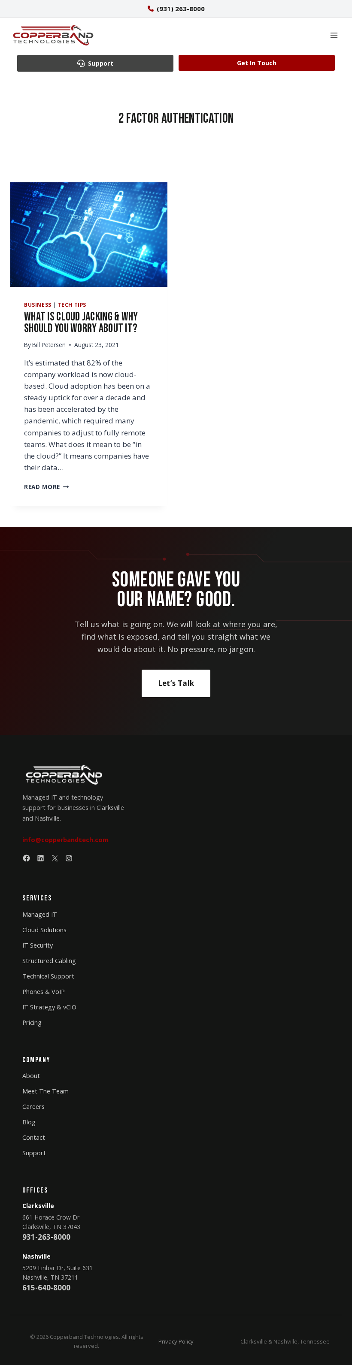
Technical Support (48, 976)
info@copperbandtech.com (65, 840)
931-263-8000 (46, 1237)
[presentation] (88, 234)
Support (34, 1153)
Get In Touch (256, 63)
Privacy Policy (176, 1341)
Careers (33, 1106)
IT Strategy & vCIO (49, 1007)
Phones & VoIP (43, 992)
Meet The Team (45, 1091)
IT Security (37, 945)
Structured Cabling (49, 961)
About (31, 1076)
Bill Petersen (49, 345)
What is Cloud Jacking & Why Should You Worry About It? (81, 322)
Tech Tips (72, 304)
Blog (29, 1122)
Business (38, 304)
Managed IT (39, 914)
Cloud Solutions (44, 930)
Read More (46, 487)
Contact (33, 1137)
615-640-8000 (46, 1288)
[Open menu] (334, 35)
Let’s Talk (176, 683)
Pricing (32, 1022)
